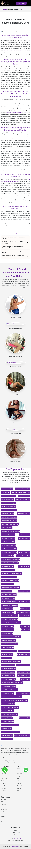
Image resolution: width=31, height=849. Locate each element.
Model (2, 811)
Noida (18, 790)
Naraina (18, 771)
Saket (18, 778)
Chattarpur (3, 773)
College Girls (4, 801)
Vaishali (18, 780)
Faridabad (19, 783)
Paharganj (19, 775)
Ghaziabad (19, 785)
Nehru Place (19, 773)
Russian (3, 816)
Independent (4, 809)
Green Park (3, 783)
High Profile (3, 804)
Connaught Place (5, 775)
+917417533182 (17, 838)
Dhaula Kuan (4, 778)
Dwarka (3, 780)
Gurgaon (19, 788)
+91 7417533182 (21, 3)
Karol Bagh (3, 788)
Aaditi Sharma (15, 846)
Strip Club (3, 818)
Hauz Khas (3, 785)
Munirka (18, 768)
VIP (2, 821)
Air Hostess (3, 799)
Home (5, 9)
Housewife (3, 806)
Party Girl (3, 814)
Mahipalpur (3, 790)
